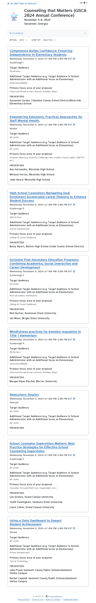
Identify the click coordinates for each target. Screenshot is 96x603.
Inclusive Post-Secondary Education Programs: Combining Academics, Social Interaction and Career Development (44, 263)
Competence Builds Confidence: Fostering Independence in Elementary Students (41, 53)
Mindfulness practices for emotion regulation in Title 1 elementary (45, 333)
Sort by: (36, 40)
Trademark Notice (70, 599)
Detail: (13, 40)
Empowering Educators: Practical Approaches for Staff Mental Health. (46, 119)
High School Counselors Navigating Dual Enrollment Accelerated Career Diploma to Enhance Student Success (48, 196)
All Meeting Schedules (23, 3)
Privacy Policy (23, 599)
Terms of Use (37, 599)
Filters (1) (16, 34)
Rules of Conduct (53, 599)
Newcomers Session (24, 395)
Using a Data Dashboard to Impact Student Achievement (36, 522)
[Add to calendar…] (74, 58)
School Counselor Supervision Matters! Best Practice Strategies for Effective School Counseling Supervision (42, 447)
